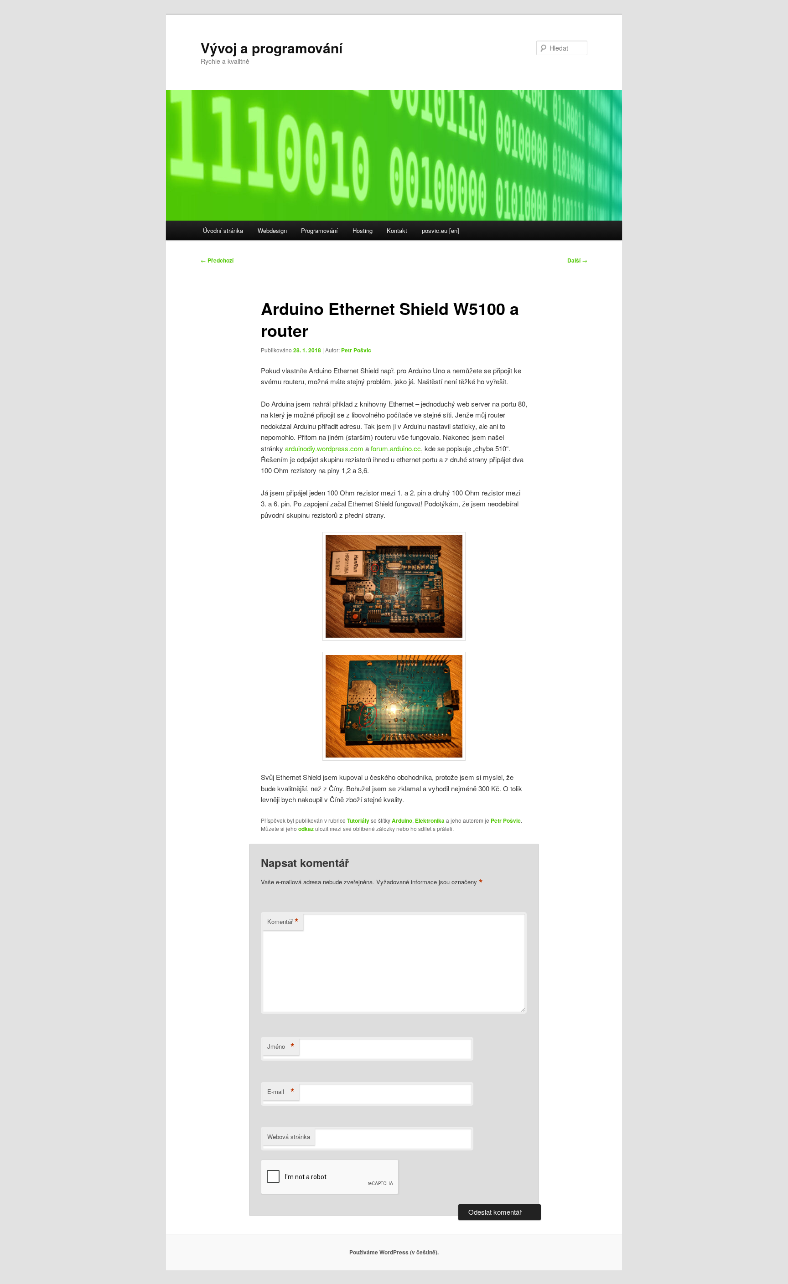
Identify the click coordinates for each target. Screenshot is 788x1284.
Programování (319, 230)
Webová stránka (288, 1136)
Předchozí (217, 260)
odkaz (306, 829)
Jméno (281, 1046)
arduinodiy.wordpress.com (324, 448)
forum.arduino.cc (396, 448)
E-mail (281, 1091)
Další (577, 260)
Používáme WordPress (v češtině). (394, 1252)
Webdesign (272, 230)
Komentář (283, 921)
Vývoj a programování (271, 47)
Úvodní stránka (223, 230)
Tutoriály (358, 820)
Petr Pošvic (356, 350)
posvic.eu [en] (440, 230)
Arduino (402, 820)
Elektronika (430, 820)
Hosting (363, 230)
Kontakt (397, 230)
